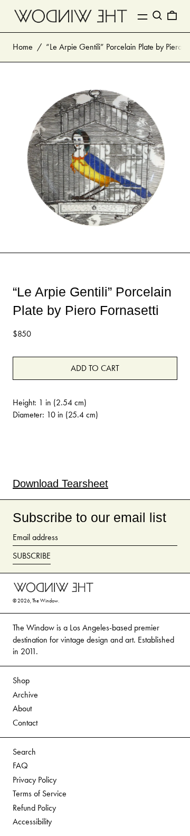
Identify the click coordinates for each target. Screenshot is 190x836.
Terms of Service (39, 793)
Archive (25, 695)
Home (23, 47)
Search (24, 752)
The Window (45, 601)
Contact (25, 723)
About (22, 708)
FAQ (20, 765)
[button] (157, 15)
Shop (21, 680)
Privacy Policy (34, 780)
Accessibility (32, 821)
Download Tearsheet (60, 483)
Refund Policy (34, 808)
